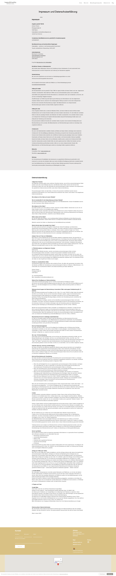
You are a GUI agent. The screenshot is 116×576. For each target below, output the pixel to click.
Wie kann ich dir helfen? (20, 538)
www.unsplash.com (41, 153)
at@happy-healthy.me (77, 542)
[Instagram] (88, 542)
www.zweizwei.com (45, 151)
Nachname (26, 534)
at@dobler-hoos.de (77, 544)
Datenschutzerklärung (64, 574)
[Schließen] (114, 574)
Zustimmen (110, 574)
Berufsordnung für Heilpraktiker (44, 62)
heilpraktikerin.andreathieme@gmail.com (41, 32)
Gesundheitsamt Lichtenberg (38, 55)
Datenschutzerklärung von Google (72, 501)
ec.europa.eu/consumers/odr (38, 84)
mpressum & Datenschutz (78, 550)
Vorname (17, 534)
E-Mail (34, 534)
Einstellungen (102, 574)
